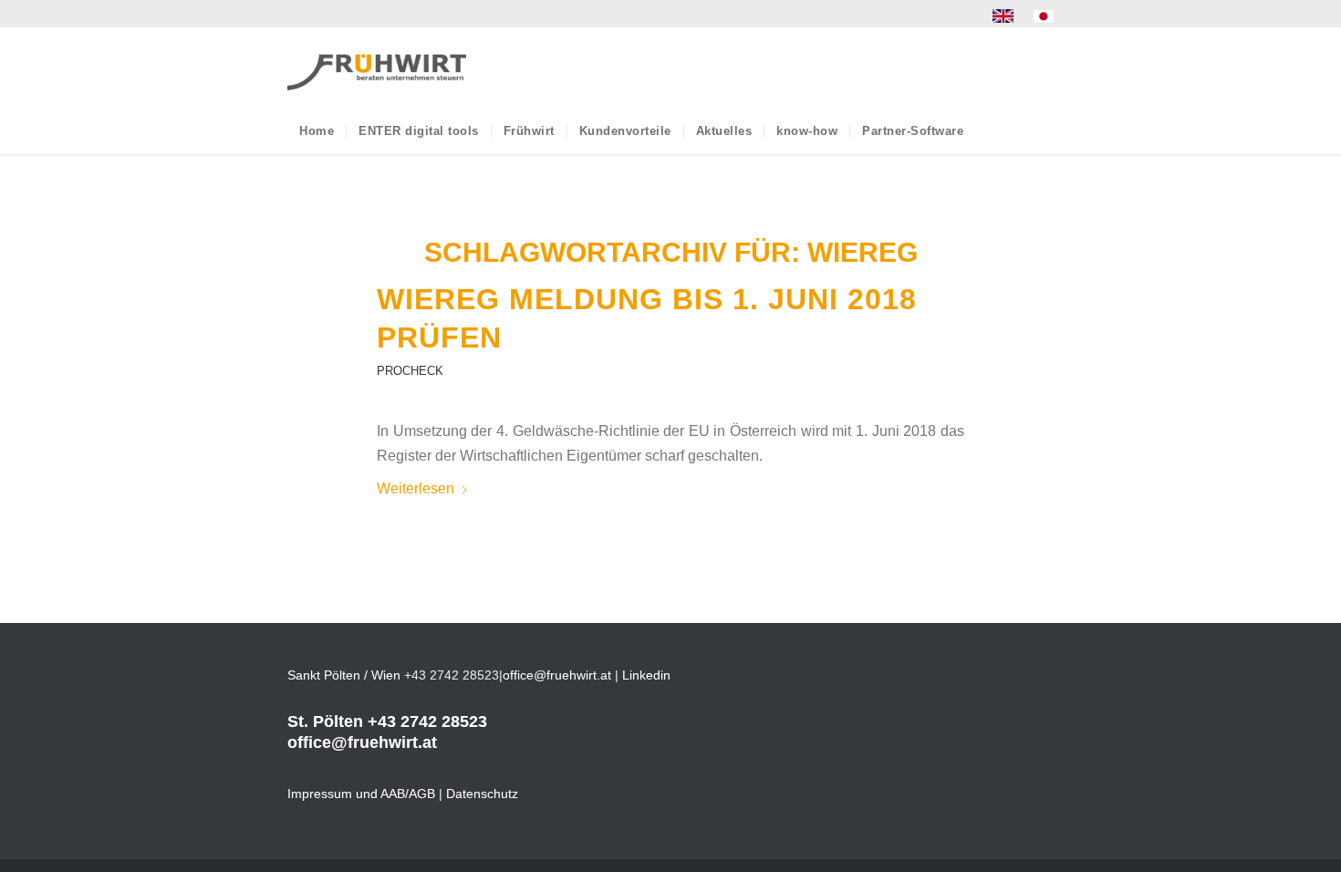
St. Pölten (325, 721)
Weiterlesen (415, 488)
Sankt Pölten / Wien (343, 675)
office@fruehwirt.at (557, 675)
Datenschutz (482, 793)
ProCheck (410, 371)
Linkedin (646, 675)
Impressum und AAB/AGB (361, 793)
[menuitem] (1003, 16)
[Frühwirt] (376, 67)
